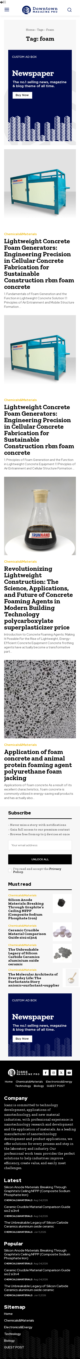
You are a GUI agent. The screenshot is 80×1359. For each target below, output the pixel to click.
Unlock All (40, 859)
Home (30, 30)
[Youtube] (69, 1072)
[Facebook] (46, 1072)
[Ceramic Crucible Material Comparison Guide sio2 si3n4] (62, 931)
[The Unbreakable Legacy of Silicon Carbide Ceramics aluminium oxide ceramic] (62, 953)
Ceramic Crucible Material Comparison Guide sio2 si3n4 (27, 934)
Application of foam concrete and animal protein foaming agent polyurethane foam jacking (38, 765)
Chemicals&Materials (20, 234)
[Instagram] (53, 1072)
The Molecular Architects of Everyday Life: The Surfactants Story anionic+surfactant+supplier (33, 979)
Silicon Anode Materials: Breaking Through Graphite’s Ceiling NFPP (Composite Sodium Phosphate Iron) (26, 909)
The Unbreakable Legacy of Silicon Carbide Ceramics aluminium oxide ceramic (24, 956)
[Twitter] (61, 1072)
